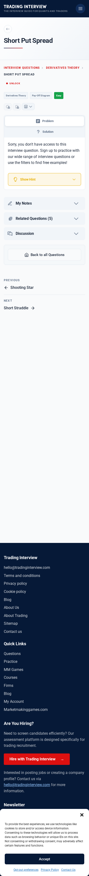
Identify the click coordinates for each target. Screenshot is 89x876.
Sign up (46, 150)
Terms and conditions (22, 575)
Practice (10, 661)
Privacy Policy (50, 869)
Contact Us (68, 869)
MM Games (13, 669)
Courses (10, 677)
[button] (82, 814)
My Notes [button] (24, 203)
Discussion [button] (25, 233)
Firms (8, 685)
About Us (11, 607)
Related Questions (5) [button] (34, 218)
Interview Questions (22, 67)
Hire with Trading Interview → (36, 759)
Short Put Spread (19, 74)
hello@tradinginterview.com (27, 567)
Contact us (13, 631)
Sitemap (11, 623)
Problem (48, 121)
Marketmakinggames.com (26, 709)
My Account (14, 701)
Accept (44, 859)
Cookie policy (15, 591)
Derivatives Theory (63, 67)
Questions (12, 653)
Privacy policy (15, 583)
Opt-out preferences (26, 869)
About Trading (16, 615)
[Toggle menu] (80, 8)
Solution (47, 131)
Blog (7, 599)
